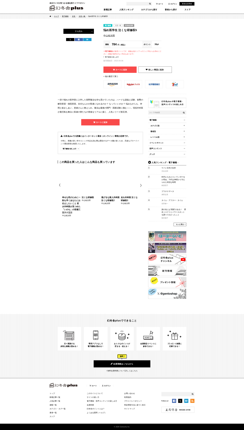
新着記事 (108, 10)
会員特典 (90, 405)
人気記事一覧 (55, 401)
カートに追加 (121, 70)
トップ (52, 393)
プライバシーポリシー (133, 401)
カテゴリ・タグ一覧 (58, 409)
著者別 (153, 131)
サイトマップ (129, 409)
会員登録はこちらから (123, 364)
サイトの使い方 (93, 397)
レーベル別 (154, 137)
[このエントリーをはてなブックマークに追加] (186, 401)
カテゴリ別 (154, 126)
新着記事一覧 (55, 397)
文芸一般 (82, 16)
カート (160, 4)
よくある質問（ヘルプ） (96, 413)
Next (141, 185)
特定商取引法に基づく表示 (135, 405)
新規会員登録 (187, 4)
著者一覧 (53, 413)
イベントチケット (156, 143)
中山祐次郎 (109, 35)
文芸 (74, 16)
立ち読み (78, 31)
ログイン (173, 4)
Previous (60, 185)
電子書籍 (65, 16)
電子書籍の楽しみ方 (112, 57)
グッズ (152, 154)
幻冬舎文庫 (129, 25)
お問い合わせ (129, 393)
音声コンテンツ (155, 148)
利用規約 (127, 397)
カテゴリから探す (149, 10)
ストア (188, 10)
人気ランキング (126, 10)
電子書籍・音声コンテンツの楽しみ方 (102, 401)
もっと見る (180, 224)
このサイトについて (95, 393)
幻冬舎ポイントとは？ (96, 409)
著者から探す (171, 10)
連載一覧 (53, 405)
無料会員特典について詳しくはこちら (122, 371)
